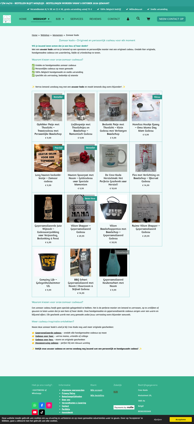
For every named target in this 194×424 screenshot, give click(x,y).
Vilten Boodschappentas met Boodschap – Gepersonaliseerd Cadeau (113, 232)
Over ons (66, 399)
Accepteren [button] (181, 419)
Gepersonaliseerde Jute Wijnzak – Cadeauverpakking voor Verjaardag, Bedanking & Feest (48, 232)
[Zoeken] (138, 18)
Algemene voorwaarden (73, 390)
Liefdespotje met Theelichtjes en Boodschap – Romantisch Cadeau (80, 129)
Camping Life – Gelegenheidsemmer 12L (48, 283)
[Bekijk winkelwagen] (148, 19)
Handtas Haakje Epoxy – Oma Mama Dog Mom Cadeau (145, 127)
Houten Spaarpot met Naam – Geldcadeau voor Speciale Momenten (81, 179)
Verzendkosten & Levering (74, 402)
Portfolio (66, 409)
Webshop (45, 35)
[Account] (128, 19)
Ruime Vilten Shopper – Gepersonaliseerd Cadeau (146, 229)
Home (34, 35)
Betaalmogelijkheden (72, 396)
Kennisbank (67, 412)
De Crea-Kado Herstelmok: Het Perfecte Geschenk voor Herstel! (113, 179)
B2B (116, 392)
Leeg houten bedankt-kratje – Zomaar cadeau (48, 178)
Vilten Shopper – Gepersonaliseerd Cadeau (81, 229)
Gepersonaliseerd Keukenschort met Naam (113, 283)
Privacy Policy (68, 393)
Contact (65, 406)
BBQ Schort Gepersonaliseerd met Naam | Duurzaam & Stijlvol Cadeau (81, 284)
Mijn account (96, 390)
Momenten (58, 35)
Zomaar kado (72, 35)
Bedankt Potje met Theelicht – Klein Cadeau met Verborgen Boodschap (113, 129)
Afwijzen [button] (158, 419)
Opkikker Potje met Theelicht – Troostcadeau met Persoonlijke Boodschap (48, 129)
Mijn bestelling (97, 395)
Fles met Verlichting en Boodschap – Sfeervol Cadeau (145, 178)
